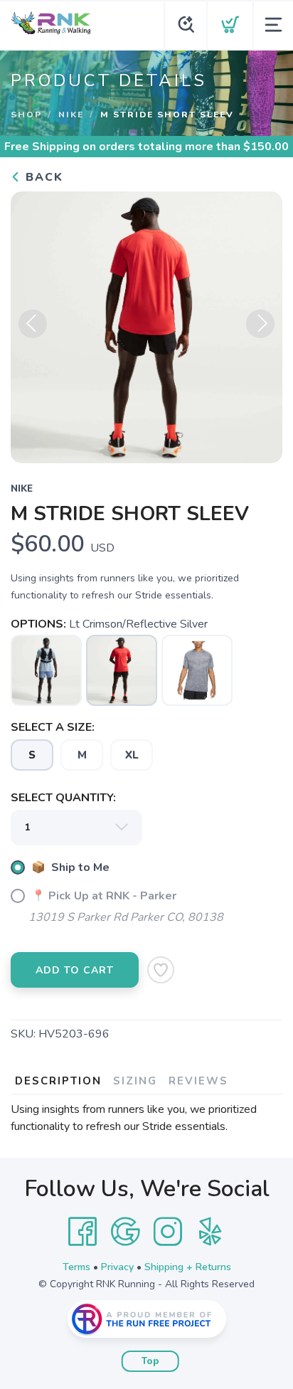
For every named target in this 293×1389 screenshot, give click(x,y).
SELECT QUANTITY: (63, 798)
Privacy (117, 1267)
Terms (76, 1267)
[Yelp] (210, 1231)
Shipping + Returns (187, 1267)
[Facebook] (82, 1231)
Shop (26, 114)
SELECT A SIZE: (53, 727)
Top (150, 1361)
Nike (71, 114)
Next (260, 324)
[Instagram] (167, 1231)
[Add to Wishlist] (160, 969)
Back (42, 177)
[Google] (125, 1231)
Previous (32, 324)
